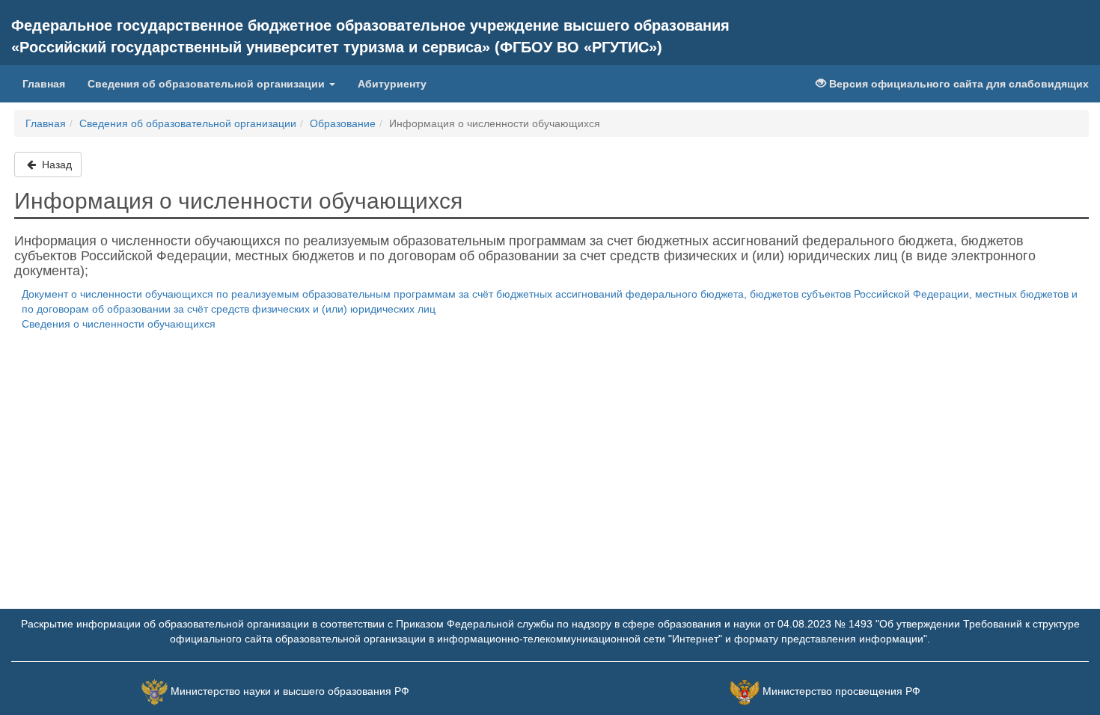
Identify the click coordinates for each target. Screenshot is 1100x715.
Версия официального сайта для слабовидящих (957, 84)
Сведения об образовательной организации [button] (208, 84)
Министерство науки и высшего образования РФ (290, 691)
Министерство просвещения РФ (841, 691)
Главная (43, 84)
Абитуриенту (392, 84)
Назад (55, 165)
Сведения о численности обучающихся (119, 324)
